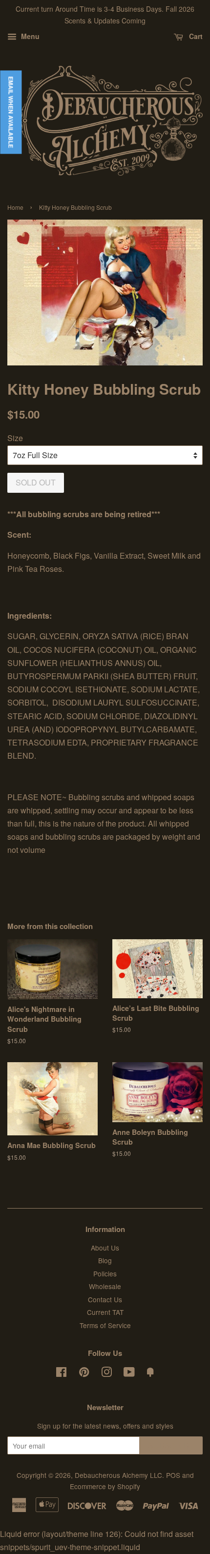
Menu (29, 36)
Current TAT (105, 1312)
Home (15, 207)
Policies (105, 1273)
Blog (105, 1260)
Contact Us (105, 1299)
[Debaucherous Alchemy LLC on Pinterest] (84, 1373)
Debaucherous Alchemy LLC (118, 1475)
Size (15, 438)
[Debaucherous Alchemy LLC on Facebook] (61, 1373)
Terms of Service (105, 1325)
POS (173, 1475)
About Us (105, 1247)
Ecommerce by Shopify (105, 1486)
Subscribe (171, 1445)
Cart (195, 36)
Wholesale (105, 1286)
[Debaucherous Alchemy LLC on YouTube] (129, 1373)
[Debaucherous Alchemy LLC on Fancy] (150, 1373)
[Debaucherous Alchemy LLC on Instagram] (106, 1373)
